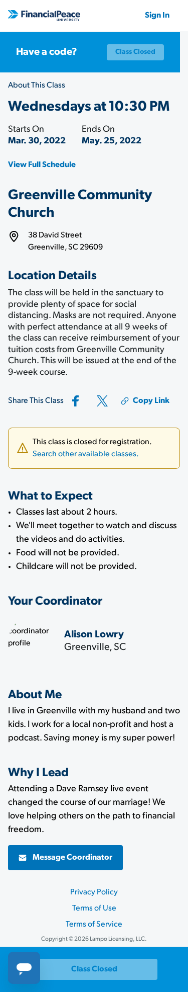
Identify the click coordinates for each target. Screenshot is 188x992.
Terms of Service (94, 925)
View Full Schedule (42, 165)
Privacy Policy (94, 892)
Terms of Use (94, 908)
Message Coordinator (72, 858)
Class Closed (135, 52)
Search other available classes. (86, 454)
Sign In (157, 16)
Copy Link (151, 401)
